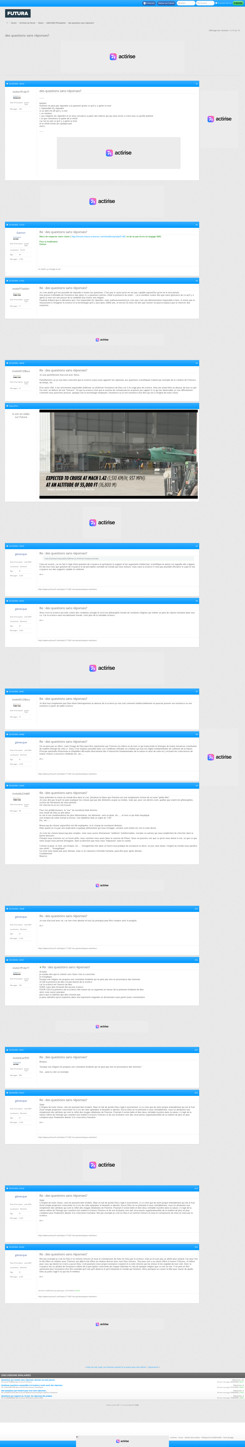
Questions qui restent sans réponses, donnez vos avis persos (28, 1380)
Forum (14, 23)
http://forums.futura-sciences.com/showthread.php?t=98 (98, 236)
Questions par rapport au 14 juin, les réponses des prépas (26, 1396)
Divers (41, 23)
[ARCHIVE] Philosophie (56, 23)
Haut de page (228, 1437)
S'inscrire (149, 3)
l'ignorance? (153, 1367)
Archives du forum (27, 23)
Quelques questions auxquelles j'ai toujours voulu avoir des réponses (31, 1385)
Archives (173, 1437)
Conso (180, 1437)
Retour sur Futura (166, 3)
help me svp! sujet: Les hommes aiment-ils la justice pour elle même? (116, 1367)
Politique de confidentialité (211, 1437)
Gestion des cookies (192, 1437)
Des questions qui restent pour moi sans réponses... (24, 1390)
